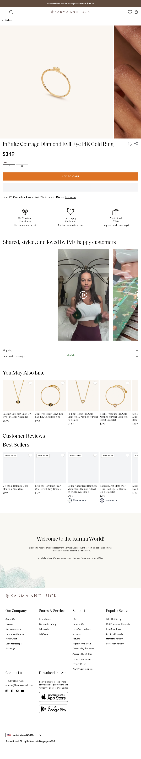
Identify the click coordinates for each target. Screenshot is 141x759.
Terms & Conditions (82, 659)
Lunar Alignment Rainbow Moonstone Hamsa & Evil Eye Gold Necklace (82, 489)
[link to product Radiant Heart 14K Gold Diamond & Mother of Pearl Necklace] (83, 395)
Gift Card (43, 634)
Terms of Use (97, 558)
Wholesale (44, 629)
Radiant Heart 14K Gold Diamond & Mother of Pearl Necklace (83, 417)
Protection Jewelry (115, 643)
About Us (10, 619)
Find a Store (45, 619)
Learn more (70, 197)
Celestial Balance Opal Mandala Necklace (15, 487)
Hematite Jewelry (114, 638)
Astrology (10, 648)
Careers (9, 624)
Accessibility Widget (82, 654)
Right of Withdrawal (82, 643)
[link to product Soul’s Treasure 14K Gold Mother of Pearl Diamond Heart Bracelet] (115, 395)
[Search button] (11, 12)
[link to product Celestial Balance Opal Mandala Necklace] (18, 467)
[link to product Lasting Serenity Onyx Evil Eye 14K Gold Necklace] (18, 395)
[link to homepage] (70, 11)
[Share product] (136, 144)
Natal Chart (11, 638)
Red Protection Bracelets (118, 624)
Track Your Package (81, 629)
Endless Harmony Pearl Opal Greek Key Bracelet (48, 487)
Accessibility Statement (84, 648)
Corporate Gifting (47, 624)
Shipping (77, 634)
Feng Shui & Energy (15, 634)
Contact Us (78, 624)
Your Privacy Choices (83, 669)
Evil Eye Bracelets (114, 634)
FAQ (75, 619)
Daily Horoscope (13, 643)
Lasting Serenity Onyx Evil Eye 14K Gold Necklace (17, 415)
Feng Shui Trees (113, 629)
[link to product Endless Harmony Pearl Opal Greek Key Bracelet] (50, 467)
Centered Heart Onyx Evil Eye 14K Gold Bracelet (49, 415)
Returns (76, 638)
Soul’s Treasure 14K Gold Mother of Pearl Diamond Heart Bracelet (114, 417)
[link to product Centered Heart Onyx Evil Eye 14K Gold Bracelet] (50, 395)
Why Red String (113, 619)
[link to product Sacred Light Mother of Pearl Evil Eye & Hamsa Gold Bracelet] (115, 467)
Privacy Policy (79, 558)
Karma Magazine (13, 629)
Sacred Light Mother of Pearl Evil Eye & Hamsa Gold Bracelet (113, 489)
